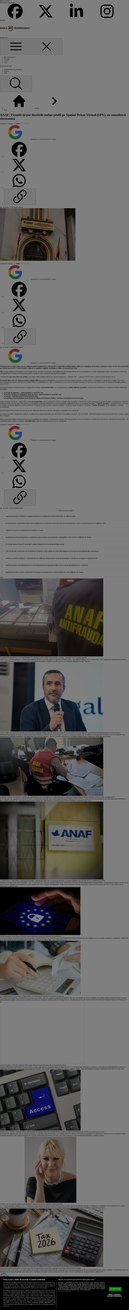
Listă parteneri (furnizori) (64, 1291)
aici (22, 1299)
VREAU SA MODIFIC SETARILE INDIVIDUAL (114, 1295)
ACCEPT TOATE (115, 1289)
